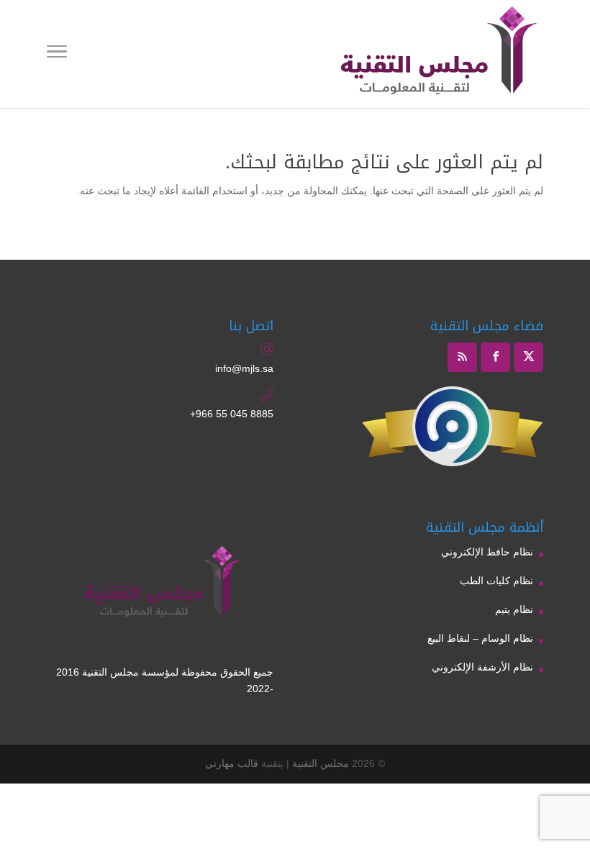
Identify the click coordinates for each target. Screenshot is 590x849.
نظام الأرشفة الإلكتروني (482, 667)
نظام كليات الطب (496, 580)
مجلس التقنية (320, 763)
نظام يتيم (514, 609)
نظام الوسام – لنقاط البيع (480, 638)
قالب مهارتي (231, 763)
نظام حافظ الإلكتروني (487, 552)
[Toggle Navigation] (57, 54)
